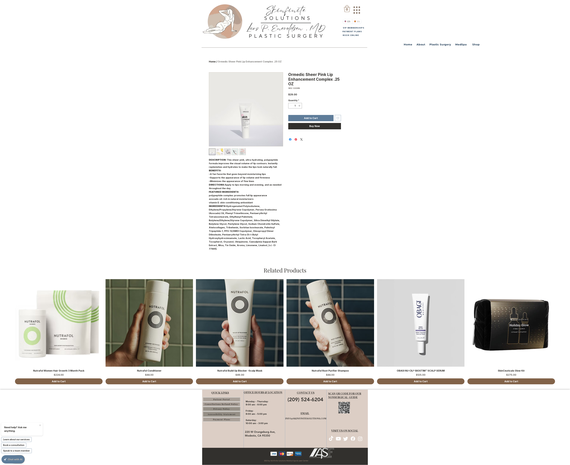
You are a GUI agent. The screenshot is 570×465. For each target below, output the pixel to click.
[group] (285, 331)
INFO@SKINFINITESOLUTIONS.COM (305, 418)
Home (212, 61)
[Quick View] (59, 323)
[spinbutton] (295, 105)
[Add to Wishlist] (338, 118)
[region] (356, 9)
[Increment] (299, 105)
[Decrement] (290, 105)
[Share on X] (301, 139)
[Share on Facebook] (290, 139)
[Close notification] (40, 425)
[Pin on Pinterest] (296, 139)
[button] (347, 8)
